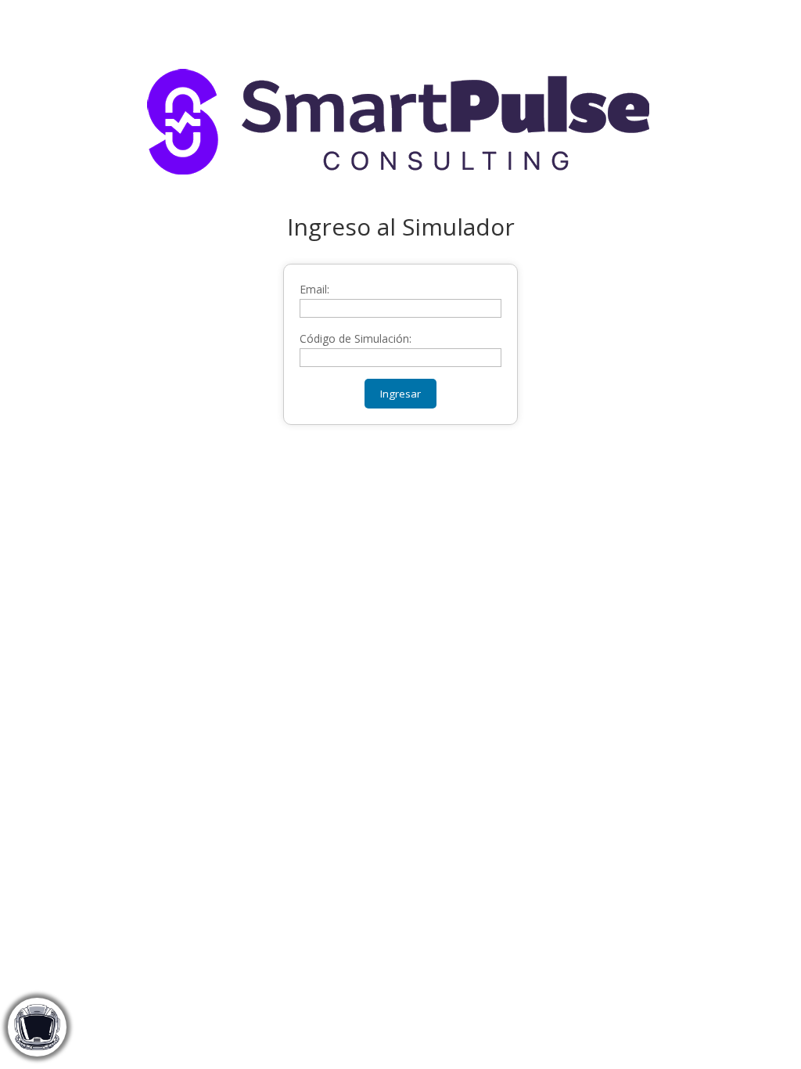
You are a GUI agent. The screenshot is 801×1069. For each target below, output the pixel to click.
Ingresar (400, 394)
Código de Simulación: (355, 338)
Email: (314, 289)
